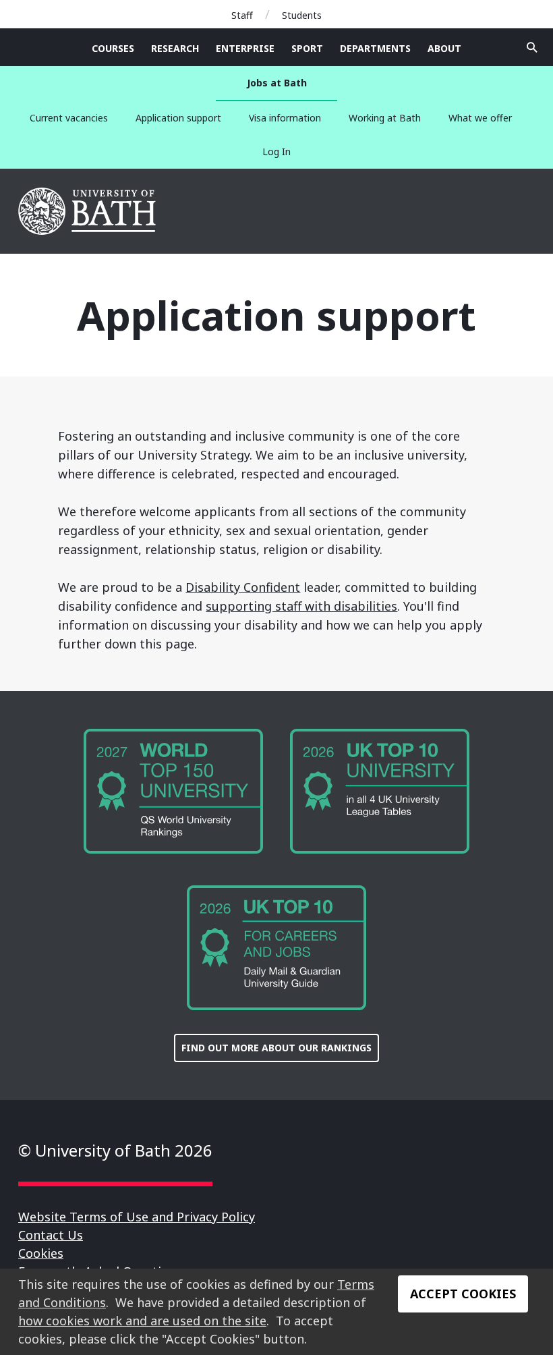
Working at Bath (385, 117)
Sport (307, 48)
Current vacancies (69, 117)
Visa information (285, 117)
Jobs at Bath (277, 82)
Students (302, 15)
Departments (375, 48)
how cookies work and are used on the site (142, 1320)
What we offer (480, 117)
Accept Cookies (463, 1293)
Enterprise (245, 48)
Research (175, 48)
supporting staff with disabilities (301, 606)
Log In (276, 151)
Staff (242, 15)
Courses (113, 48)
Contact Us (50, 1235)
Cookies (40, 1253)
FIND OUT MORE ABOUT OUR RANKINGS (276, 1047)
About (444, 48)
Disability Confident (242, 587)
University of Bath (88, 211)
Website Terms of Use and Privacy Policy (136, 1217)
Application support (178, 117)
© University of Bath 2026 (115, 1150)
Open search (532, 47)
